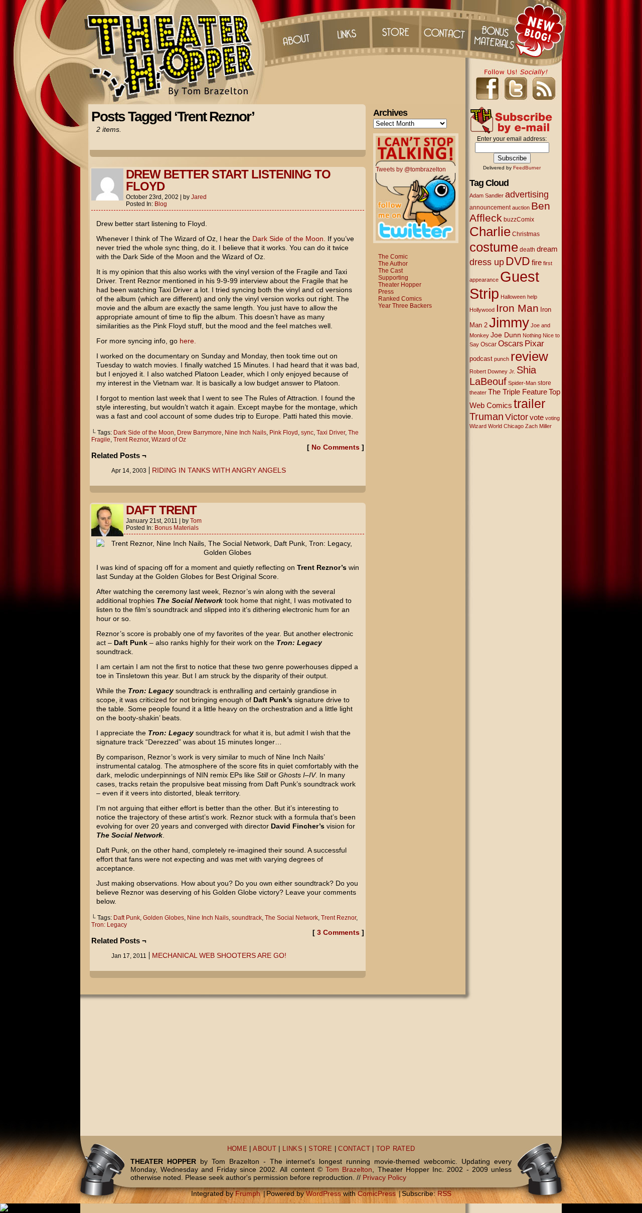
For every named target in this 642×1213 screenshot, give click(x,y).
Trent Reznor (130, 439)
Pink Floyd (283, 432)
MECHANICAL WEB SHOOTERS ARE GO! (219, 955)
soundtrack (247, 917)
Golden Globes (163, 917)
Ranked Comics (400, 298)
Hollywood (482, 310)
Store (396, 30)
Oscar (488, 344)
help (532, 297)
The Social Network (291, 917)
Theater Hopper (175, 52)
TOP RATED (395, 1148)
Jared (199, 196)
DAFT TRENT (161, 510)
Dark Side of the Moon (143, 432)
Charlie (490, 231)
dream (547, 249)
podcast (481, 358)
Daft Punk (126, 917)
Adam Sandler (486, 195)
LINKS (292, 1148)
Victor (516, 417)
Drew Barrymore (199, 432)
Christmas (526, 234)
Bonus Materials (176, 527)
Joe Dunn (506, 335)
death (527, 249)
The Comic (393, 256)
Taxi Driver (330, 432)
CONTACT (354, 1148)
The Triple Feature (517, 391)
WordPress (323, 1193)
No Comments (335, 447)
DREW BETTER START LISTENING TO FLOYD (228, 180)
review (529, 356)
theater (478, 392)
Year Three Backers (405, 305)
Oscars (510, 343)
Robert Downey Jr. (492, 371)
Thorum (496, 30)
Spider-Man (522, 383)
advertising (527, 194)
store (544, 382)
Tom (196, 520)
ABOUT (264, 1148)
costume (493, 247)
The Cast (390, 270)
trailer (529, 403)
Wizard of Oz (168, 439)
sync (307, 432)
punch (501, 359)
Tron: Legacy (109, 924)
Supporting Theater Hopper (399, 281)
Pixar (534, 343)
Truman (486, 416)
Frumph (247, 1193)
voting (552, 418)
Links (345, 30)
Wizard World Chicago (496, 426)
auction (521, 208)
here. (188, 341)
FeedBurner (527, 167)
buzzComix (519, 219)
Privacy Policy (384, 1177)
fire (537, 262)
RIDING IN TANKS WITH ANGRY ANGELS (219, 470)
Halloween (513, 297)
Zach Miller (538, 426)
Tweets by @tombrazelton (411, 169)
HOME (237, 1148)
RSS (444, 1193)
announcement (490, 207)
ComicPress (377, 1193)
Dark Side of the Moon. (289, 239)
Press (386, 291)
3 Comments (338, 932)
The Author (393, 263)
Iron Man (517, 308)
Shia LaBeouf (502, 375)
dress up (486, 262)
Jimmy (509, 322)
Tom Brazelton (349, 1169)
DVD (518, 261)
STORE (320, 1148)
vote (537, 418)
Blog (160, 204)
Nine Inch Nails (245, 432)
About (295, 30)
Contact (446, 30)
